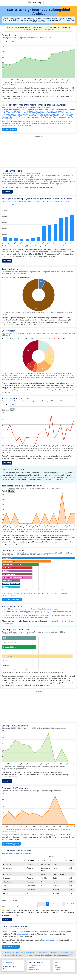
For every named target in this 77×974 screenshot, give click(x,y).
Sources (57, 965)
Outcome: (5, 410)
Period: (4, 491)
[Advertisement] (38, 152)
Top (71, 955)
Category (30, 860)
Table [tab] (12, 41)
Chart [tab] (6, 41)
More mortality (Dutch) (11, 844)
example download (23, 934)
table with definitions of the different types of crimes (35, 477)
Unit (54, 860)
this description (49, 940)
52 (67, 904)
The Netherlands (35, 965)
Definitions (58, 967)
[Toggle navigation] (46, 3)
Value (43, 860)
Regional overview (9, 129)
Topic (5, 860)
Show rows (9, 900)
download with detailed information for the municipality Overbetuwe (40, 388)
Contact (57, 970)
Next (72, 904)
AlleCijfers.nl (48, 30)
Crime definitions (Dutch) (12, 599)
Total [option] (12, 410)
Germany (32, 967)
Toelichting (7, 261)
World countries (34, 970)
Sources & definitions (10, 947)
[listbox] (12, 409)
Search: (51, 856)
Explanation (7, 192)
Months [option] (11, 491)
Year (70, 860)
